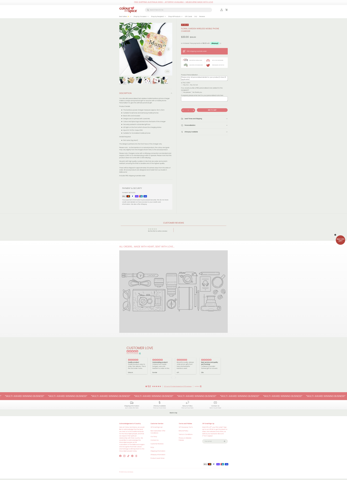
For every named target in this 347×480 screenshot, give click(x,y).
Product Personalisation (189, 75)
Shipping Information (158, 451)
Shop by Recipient (157, 16)
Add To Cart (212, 110)
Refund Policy (183, 431)
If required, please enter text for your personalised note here (202, 95)
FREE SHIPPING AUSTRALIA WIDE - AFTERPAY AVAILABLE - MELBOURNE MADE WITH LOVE (173, 2)
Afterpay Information (158, 455)
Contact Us (154, 440)
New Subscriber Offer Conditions (158, 432)
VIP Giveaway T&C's (186, 427)
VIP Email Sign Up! (157, 427)
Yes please (187, 92)
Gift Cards (188, 16)
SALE (195, 16)
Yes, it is (185, 85)
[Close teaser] (335, 235)
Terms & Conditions (185, 434)
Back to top (173, 413)
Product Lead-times (157, 458)
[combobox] (178, 10)
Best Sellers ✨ (124, 16)
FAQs (152, 447)
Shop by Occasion (140, 16)
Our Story (154, 437)
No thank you (197, 92)
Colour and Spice (128, 472)
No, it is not (194, 85)
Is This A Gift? (185, 83)
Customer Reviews (157, 444)
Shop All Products (174, 16)
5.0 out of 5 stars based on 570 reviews (178, 386)
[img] (174, 351)
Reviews (202, 16)
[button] (172, 377)
